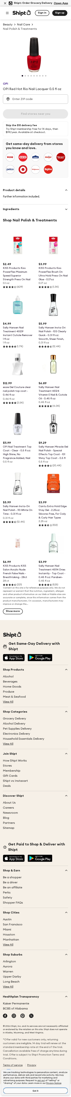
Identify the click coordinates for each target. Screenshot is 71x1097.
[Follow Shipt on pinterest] (22, 1016)
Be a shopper (12, 877)
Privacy (31, 1065)
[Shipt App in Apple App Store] (14, 658)
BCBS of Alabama (15, 1008)
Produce (8, 691)
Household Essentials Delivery (23, 738)
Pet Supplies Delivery (17, 728)
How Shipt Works (15, 760)
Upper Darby (12, 976)
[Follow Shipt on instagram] (14, 1016)
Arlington (9, 961)
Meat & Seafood (14, 696)
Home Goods (12, 686)
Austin (7, 919)
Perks (7, 892)
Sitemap (8, 827)
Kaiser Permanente (16, 1003)
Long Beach (11, 981)
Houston (9, 934)
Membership (11, 770)
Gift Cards (10, 775)
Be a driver (10, 882)
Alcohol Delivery (14, 723)
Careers (8, 807)
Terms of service (13, 1065)
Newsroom (10, 812)
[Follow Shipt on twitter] (31, 1016)
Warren (8, 971)
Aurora (7, 966)
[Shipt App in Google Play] (40, 658)
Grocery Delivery (14, 718)
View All (8, 701)
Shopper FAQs (13, 902)
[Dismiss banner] (5, 3)
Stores (7, 765)
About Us (9, 802)
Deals (7, 785)
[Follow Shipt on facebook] (5, 1016)
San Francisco (12, 924)
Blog (6, 817)
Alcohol (8, 676)
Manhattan (11, 939)
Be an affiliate (12, 887)
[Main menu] (7, 13)
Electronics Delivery (16, 733)
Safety (7, 897)
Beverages (10, 681)
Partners (9, 822)
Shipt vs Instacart (15, 780)
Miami (7, 929)
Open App (61, 3)
